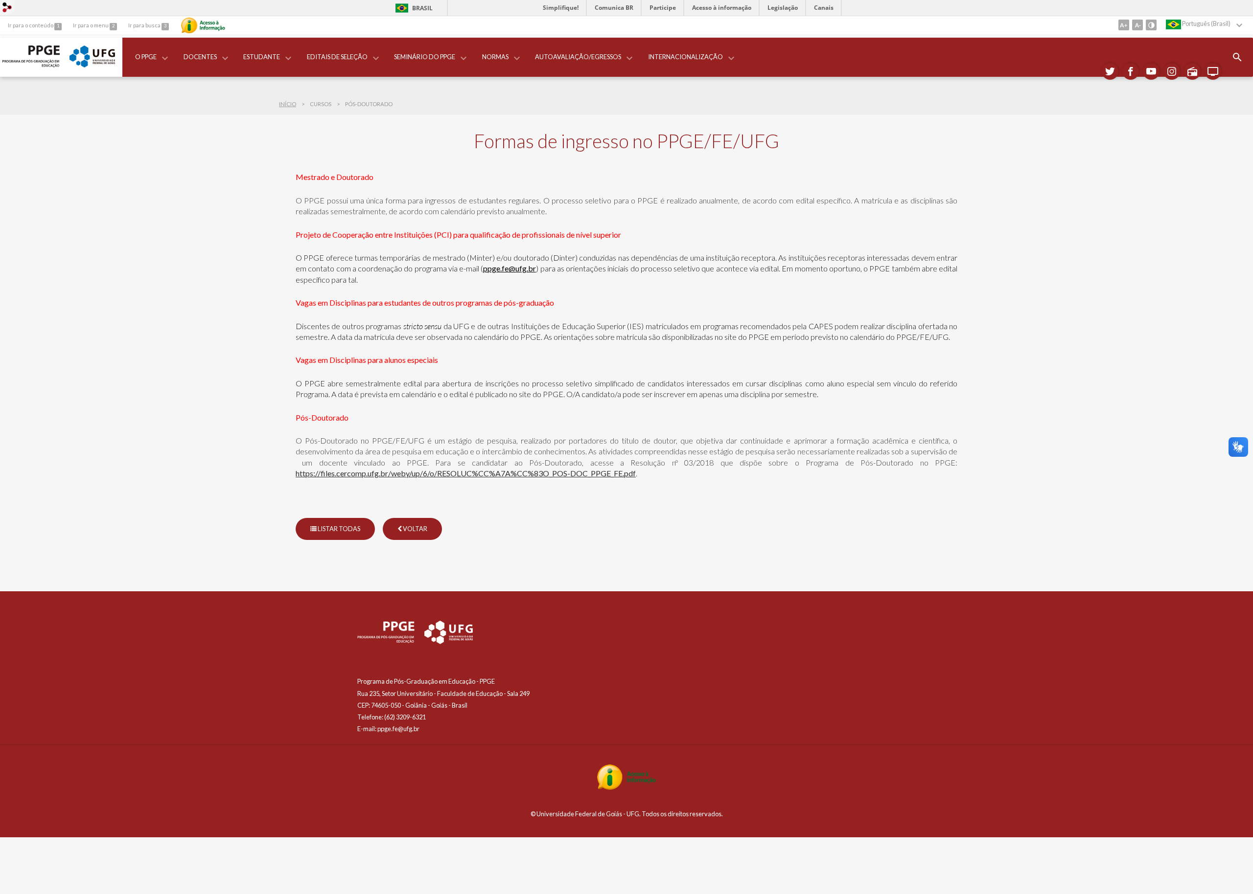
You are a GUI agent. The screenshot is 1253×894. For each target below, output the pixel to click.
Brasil (412, 8)
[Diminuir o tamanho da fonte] (1137, 25)
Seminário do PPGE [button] (424, 57)
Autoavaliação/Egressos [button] (578, 57)
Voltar (414, 529)
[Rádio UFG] (1192, 71)
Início (287, 104)
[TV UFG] (1213, 71)
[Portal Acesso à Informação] (626, 787)
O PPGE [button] (146, 57)
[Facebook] (1130, 71)
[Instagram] (1171, 71)
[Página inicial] (31, 65)
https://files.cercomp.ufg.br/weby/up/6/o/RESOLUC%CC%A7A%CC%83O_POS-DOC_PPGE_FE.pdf (466, 473)
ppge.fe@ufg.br (509, 268)
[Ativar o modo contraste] (1151, 25)
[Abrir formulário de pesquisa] (1237, 57)
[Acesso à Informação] (203, 25)
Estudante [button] (261, 57)
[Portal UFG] (92, 65)
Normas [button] (495, 57)
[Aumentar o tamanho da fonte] (1123, 25)
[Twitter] (1110, 71)
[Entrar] (7, 8)
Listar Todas (338, 529)
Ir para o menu (91, 25)
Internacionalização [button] (685, 57)
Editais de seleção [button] (337, 57)
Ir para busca (145, 25)
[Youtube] (1151, 71)
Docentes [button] (200, 57)
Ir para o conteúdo (31, 25)
